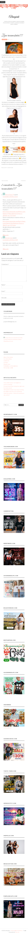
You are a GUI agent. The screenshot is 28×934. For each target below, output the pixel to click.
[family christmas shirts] (14, 661)
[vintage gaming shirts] (14, 564)
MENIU (2, 2)
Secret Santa (5, 180)
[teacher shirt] (14, 468)
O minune (23, 180)
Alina (10, 39)
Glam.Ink (17, 932)
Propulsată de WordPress (17, 930)
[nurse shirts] (14, 597)
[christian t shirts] (14, 760)
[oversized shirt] (14, 629)
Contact (6, 362)
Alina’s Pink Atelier (8, 357)
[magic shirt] (14, 917)
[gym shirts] (14, 435)
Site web (3, 297)
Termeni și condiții (8, 367)
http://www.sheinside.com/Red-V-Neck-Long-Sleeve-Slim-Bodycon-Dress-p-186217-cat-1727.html (14, 223)
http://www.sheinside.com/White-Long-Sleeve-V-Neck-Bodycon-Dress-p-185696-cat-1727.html (14, 213)
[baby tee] (14, 532)
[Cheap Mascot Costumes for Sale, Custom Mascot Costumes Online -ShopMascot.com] (14, 341)
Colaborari (6, 360)
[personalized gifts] (14, 885)
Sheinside (10, 167)
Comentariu (5, 264)
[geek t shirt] (14, 824)
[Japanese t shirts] (14, 792)
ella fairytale (9, 238)
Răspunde (6, 235)
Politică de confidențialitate (11, 366)
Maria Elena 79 (9, 194)
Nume (3, 285)
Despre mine (7, 364)
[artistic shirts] (14, 500)
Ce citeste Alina (8, 359)
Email (3, 291)
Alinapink (14, 17)
